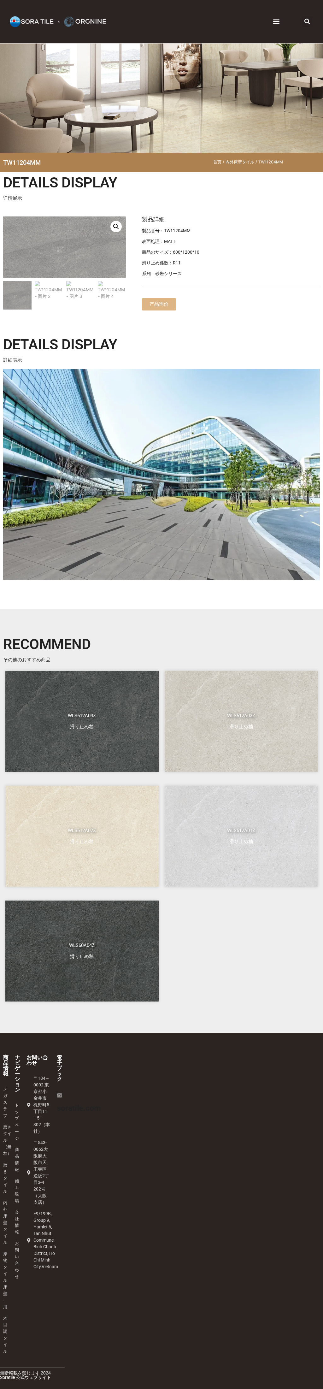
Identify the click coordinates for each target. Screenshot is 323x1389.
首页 (217, 162)
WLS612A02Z (82, 830)
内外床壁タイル (240, 162)
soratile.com (79, 1108)
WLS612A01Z (241, 830)
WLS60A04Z (82, 945)
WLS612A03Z (241, 715)
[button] (276, 21)
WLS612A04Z (82, 715)
